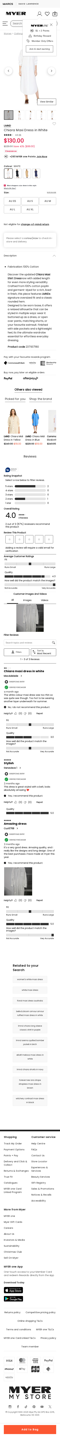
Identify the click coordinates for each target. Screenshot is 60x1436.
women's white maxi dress (30, 979)
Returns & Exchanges (16, 1170)
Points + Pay (11, 1155)
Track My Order (13, 1143)
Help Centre (38, 1143)
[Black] (18, 173)
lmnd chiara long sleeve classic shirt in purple (30, 1027)
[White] (8, 173)
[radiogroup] (30, 205)
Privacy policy (48, 1338)
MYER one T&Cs (45, 1329)
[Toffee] (27, 173)
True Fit (8, 1176)
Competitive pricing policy (41, 1312)
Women (8, 34)
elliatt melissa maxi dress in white (30, 1057)
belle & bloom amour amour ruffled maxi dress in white (30, 1013)
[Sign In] (39, 13)
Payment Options (14, 1149)
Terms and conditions (18, 1329)
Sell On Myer (11, 1257)
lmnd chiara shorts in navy (30, 1069)
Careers (8, 1228)
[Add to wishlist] (54, 124)
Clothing (18, 34)
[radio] (12, 201)
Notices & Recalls (41, 1194)
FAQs (34, 1149)
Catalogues (10, 1182)
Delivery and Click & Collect (15, 1163)
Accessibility (38, 1200)
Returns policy (12, 1312)
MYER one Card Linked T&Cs (20, 1338)
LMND (7, 125)
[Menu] (5, 23)
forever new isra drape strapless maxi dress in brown (30, 1084)
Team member (30, 1346)
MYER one (9, 1216)
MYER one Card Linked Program (13, 1190)
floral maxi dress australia (30, 1000)
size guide (51, 192)
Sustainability (12, 1246)
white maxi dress (30, 990)
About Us (9, 1234)
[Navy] (36, 173)
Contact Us (38, 1155)
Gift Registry (38, 1182)
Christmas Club (13, 1251)
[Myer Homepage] (16, 15)
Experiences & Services (39, 1169)
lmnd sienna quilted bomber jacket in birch (30, 1042)
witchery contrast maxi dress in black (30, 1100)
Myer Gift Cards (13, 1222)
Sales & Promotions (42, 1188)
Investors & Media (14, 1240)
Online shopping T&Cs (30, 1321)
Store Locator (39, 1161)
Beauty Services (40, 1176)
